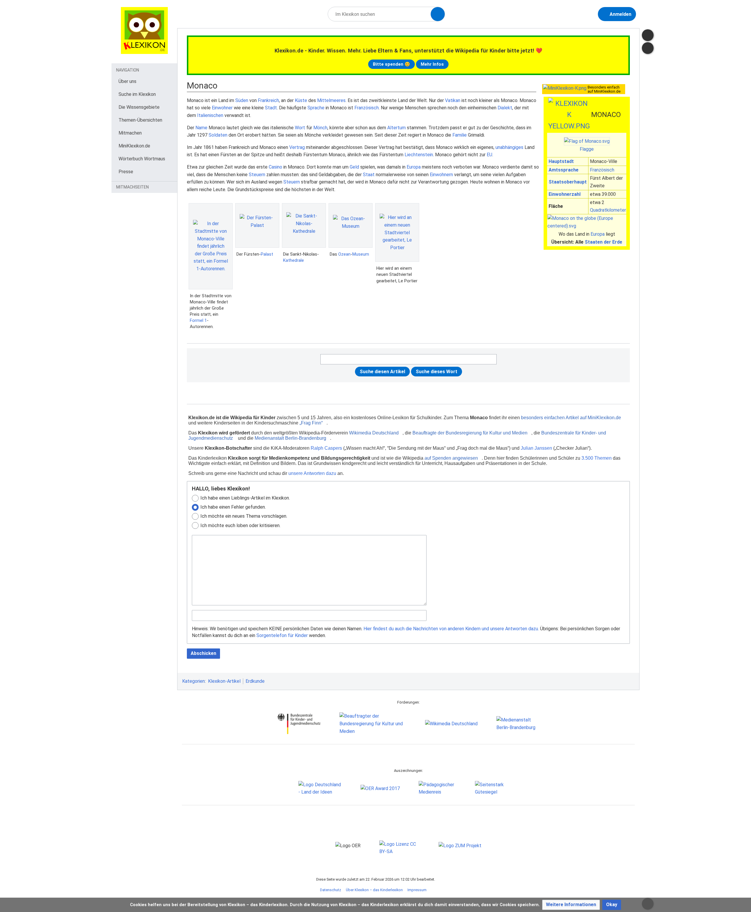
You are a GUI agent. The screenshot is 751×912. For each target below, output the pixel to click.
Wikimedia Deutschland (374, 432)
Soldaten (218, 135)
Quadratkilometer (608, 210)
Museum (360, 254)
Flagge (587, 149)
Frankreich (268, 100)
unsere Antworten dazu (312, 473)
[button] (571, 905)
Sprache (315, 108)
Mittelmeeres (331, 100)
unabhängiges (509, 147)
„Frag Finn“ (311, 422)
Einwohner (222, 108)
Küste (301, 100)
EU (489, 154)
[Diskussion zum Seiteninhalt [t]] (648, 35)
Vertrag (297, 147)
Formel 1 (198, 320)
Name (201, 127)
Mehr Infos (432, 64)
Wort (300, 127)
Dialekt (505, 108)
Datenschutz (330, 890)
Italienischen (210, 115)
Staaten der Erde (603, 242)
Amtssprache (564, 170)
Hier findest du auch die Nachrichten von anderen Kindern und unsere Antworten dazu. (451, 628)
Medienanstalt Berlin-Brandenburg (290, 438)
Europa (598, 234)
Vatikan (452, 100)
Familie (459, 135)
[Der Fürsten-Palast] (257, 225)
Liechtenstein (419, 154)
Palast (267, 254)
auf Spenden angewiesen (451, 458)
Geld (354, 167)
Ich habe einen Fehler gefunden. (233, 507)
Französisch (602, 170)
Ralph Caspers (326, 448)
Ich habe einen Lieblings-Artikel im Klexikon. (245, 498)
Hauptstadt (561, 161)
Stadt (271, 108)
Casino (275, 167)
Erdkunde (255, 681)
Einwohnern (441, 174)
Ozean (344, 254)
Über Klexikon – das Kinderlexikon (374, 890)
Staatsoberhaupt (568, 182)
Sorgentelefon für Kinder (282, 635)
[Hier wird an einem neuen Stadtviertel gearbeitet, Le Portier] (397, 232)
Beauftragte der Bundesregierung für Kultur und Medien (469, 432)
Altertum (396, 127)
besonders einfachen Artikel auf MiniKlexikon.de (571, 417)
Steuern (257, 174)
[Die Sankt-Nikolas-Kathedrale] (304, 225)
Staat (369, 174)
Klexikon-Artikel (224, 681)
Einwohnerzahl (565, 194)
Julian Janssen (536, 448)
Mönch (320, 127)
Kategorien (193, 681)
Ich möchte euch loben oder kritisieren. (240, 525)
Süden (241, 100)
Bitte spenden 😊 (391, 64)
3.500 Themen (596, 458)
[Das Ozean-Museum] (350, 225)
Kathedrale (293, 260)
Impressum (417, 890)
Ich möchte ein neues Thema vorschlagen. (243, 516)
